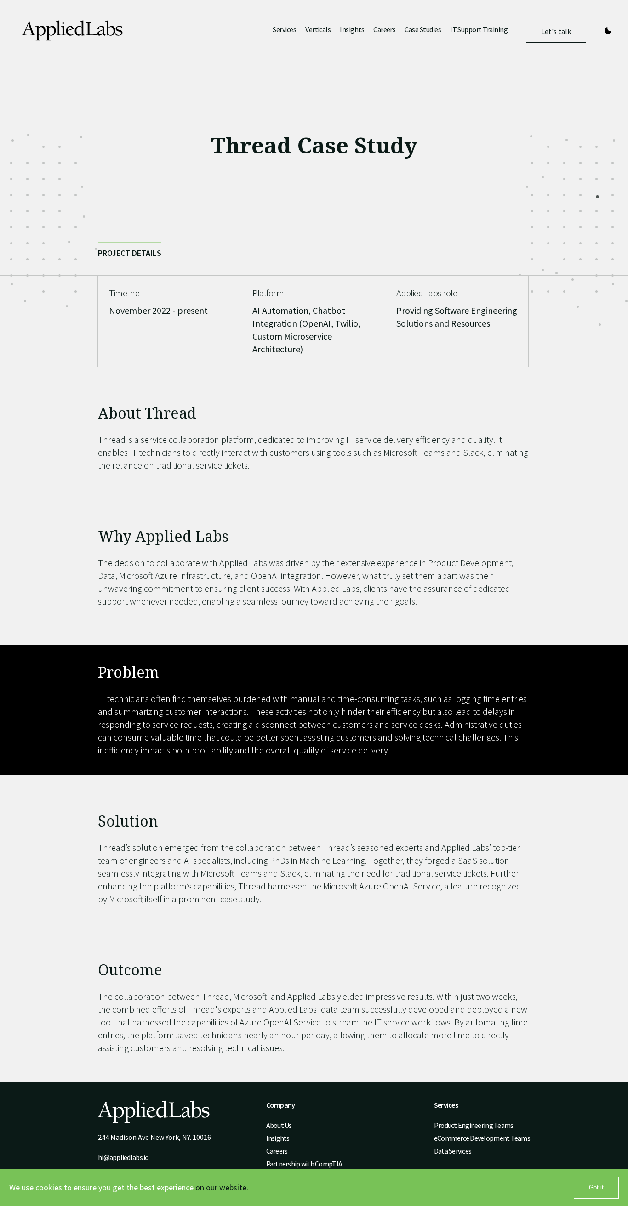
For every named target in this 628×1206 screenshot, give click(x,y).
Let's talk (556, 35)
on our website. (221, 1187)
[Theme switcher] (608, 31)
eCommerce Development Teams (482, 1138)
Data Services (453, 1150)
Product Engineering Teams (474, 1125)
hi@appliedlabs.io (123, 1157)
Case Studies (423, 29)
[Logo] (72, 31)
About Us (279, 1125)
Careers (384, 29)
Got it (596, 1187)
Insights (352, 29)
